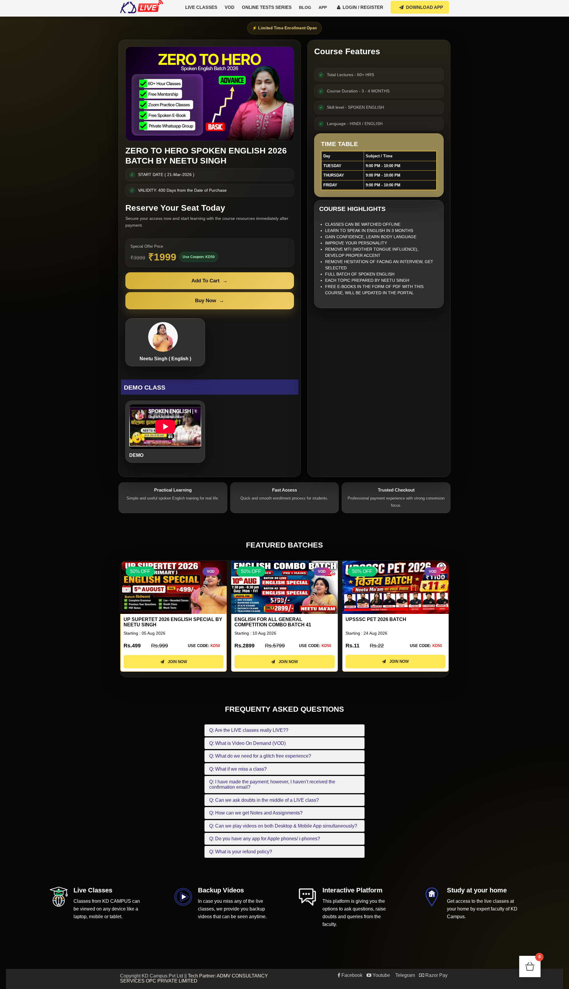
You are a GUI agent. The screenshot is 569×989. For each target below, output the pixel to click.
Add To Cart (209, 281)
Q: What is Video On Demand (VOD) (247, 743)
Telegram (404, 975)
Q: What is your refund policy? (240, 851)
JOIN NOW (175, 662)
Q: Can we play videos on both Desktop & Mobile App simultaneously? (283, 825)
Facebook (351, 975)
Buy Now (209, 300)
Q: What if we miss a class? (238, 769)
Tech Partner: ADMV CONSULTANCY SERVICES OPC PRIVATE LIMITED (194, 978)
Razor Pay (435, 975)
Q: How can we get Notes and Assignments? (256, 812)
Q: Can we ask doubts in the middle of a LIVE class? (264, 800)
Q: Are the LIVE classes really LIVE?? (248, 730)
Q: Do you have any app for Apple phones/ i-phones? (264, 838)
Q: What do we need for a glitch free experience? (260, 755)
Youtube (380, 975)
